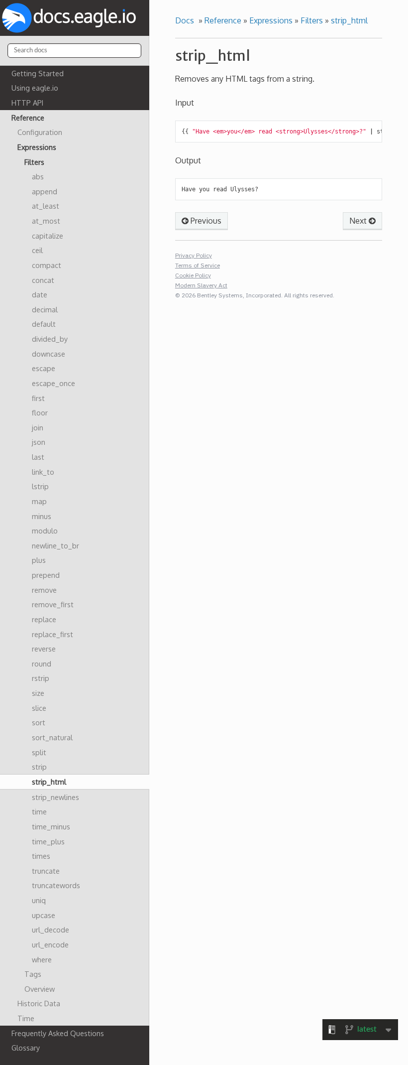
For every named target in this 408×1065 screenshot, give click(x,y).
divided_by (50, 338)
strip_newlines (55, 797)
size (38, 692)
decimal (45, 309)
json (38, 441)
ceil (37, 250)
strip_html (49, 781)
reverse (44, 648)
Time (25, 1018)
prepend (46, 574)
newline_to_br (55, 545)
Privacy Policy (193, 255)
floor (40, 412)
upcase (43, 915)
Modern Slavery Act (201, 285)
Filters (34, 161)
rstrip (40, 677)
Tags (32, 973)
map (39, 501)
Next (359, 221)
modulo (45, 530)
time (39, 811)
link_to (43, 471)
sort (38, 722)
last (38, 456)
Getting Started (37, 73)
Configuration (39, 132)
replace (44, 619)
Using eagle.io (34, 87)
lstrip (40, 486)
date (39, 294)
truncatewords (56, 885)
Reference (27, 117)
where (42, 959)
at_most (46, 220)
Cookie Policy (193, 275)
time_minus (51, 826)
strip (39, 766)
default (44, 323)
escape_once (53, 383)
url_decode (50, 929)
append (44, 191)
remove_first (53, 604)
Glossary (25, 1047)
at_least (45, 205)
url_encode (50, 944)
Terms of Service (197, 265)
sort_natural (52, 737)
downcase (48, 353)
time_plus (48, 841)
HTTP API (27, 102)
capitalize (47, 235)
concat (43, 279)
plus (39, 559)
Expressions (36, 146)
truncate (46, 870)
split (39, 752)
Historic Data (38, 1003)
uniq (39, 900)
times (41, 855)
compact (46, 265)
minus (41, 516)
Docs (184, 20)
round (41, 663)
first (38, 398)
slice (39, 707)
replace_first (52, 634)
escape (43, 368)
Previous (205, 221)
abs (38, 176)
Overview (39, 988)
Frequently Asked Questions (57, 1033)
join (37, 427)
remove (44, 589)
